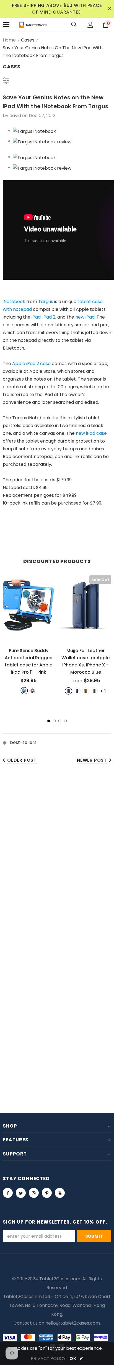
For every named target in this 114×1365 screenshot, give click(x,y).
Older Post (22, 760)
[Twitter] (21, 1193)
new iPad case (91, 433)
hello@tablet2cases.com (72, 1323)
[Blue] (24, 690)
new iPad (85, 317)
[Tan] (85, 691)
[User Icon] (90, 25)
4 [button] (65, 721)
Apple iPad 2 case (31, 363)
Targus (45, 301)
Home (9, 40)
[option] (28, 634)
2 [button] (54, 721)
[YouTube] (60, 1193)
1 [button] (48, 721)
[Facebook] (8, 1193)
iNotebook (14, 301)
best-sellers (23, 742)
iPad (36, 317)
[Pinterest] (47, 1193)
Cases (27, 40)
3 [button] (59, 721)
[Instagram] (34, 1193)
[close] (109, 9)
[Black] (77, 691)
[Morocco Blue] (68, 691)
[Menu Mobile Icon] (6, 24)
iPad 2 (49, 317)
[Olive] (94, 691)
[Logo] (33, 24)
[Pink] (33, 690)
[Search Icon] (74, 24)
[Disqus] (57, 856)
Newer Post (92, 760)
